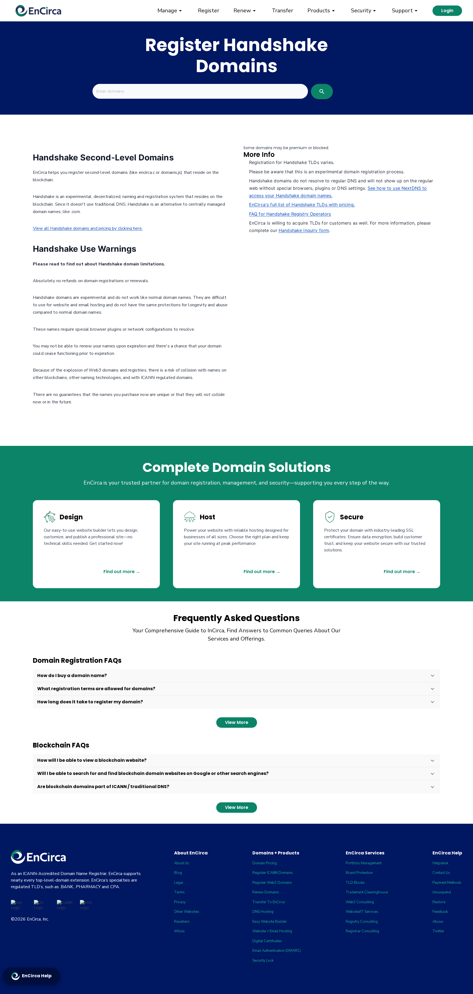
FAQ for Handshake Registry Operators (290, 214)
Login (447, 10)
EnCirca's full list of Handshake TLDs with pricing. (302, 204)
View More (236, 722)
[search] (322, 91)
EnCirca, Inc (37, 919)
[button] (236, 675)
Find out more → (121, 571)
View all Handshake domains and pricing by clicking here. (88, 228)
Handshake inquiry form (304, 230)
